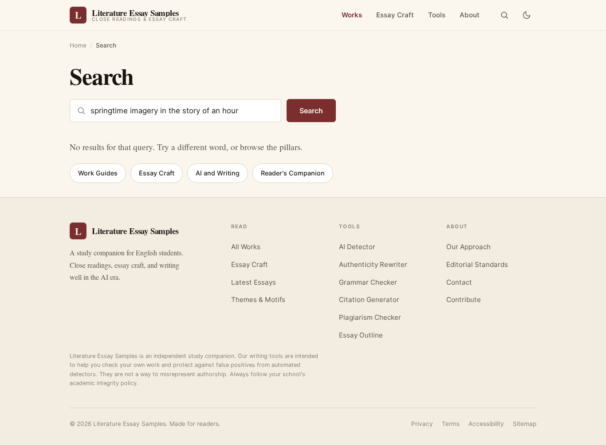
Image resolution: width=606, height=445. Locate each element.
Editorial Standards (477, 264)
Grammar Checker (368, 282)
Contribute (463, 299)
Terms (451, 423)
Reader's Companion (293, 173)
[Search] (504, 15)
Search (311, 110)
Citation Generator (369, 299)
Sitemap (524, 423)
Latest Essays (253, 282)
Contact (459, 282)
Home (78, 45)
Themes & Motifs (258, 299)
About (470, 15)
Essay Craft (395, 15)
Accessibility (486, 423)
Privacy (422, 423)
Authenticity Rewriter (373, 264)
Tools (436, 15)
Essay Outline (361, 335)
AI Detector (357, 246)
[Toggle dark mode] (526, 15)
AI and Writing (218, 173)
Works (352, 15)
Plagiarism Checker (370, 317)
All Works (245, 246)
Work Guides (98, 173)
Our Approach (468, 246)
